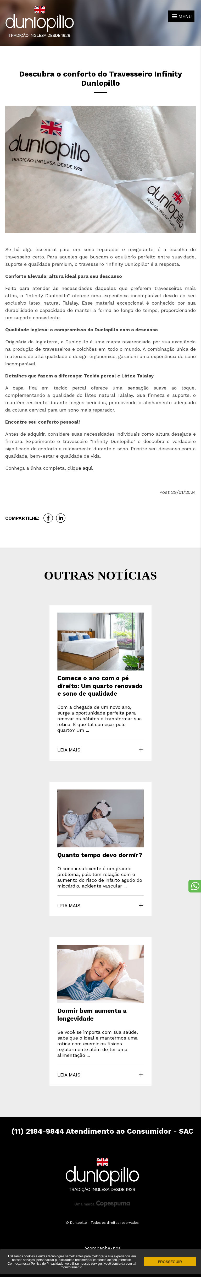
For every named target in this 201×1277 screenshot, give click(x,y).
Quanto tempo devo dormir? (99, 855)
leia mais (68, 750)
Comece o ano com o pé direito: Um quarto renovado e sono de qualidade (100, 686)
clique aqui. (80, 468)
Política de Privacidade (47, 1263)
